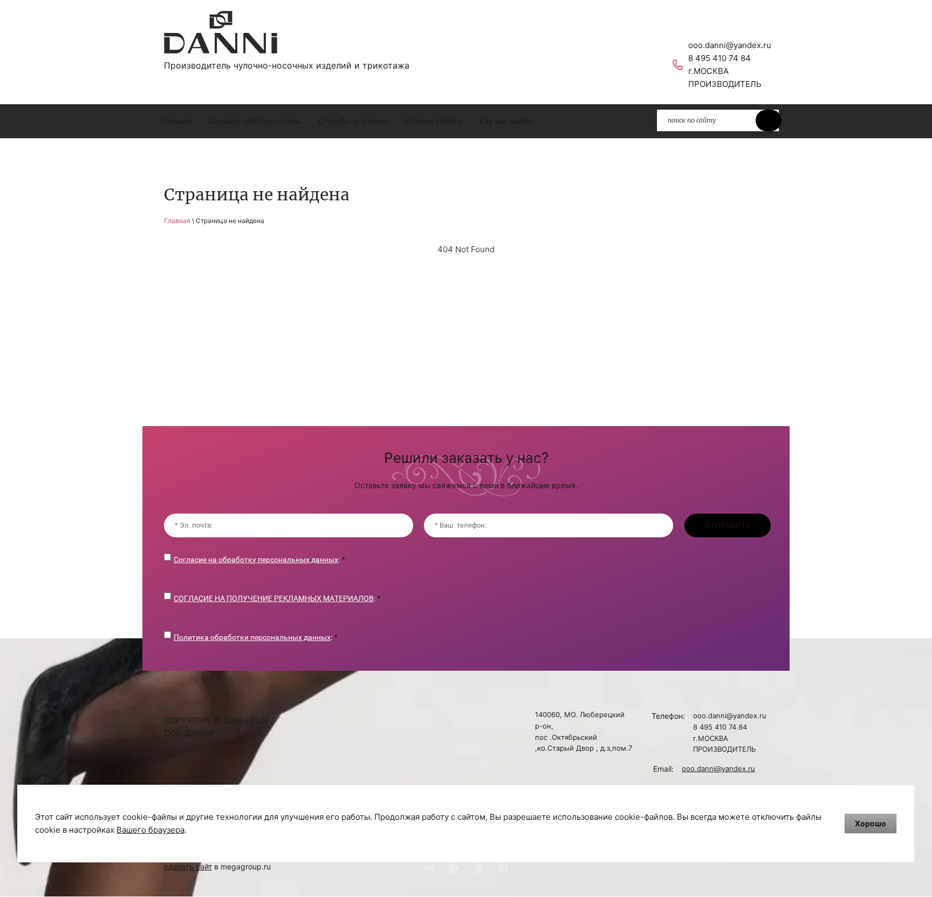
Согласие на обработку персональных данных (256, 559)
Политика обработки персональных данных (252, 637)
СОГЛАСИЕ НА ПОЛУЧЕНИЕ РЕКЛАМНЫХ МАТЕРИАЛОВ (274, 598)
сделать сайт (188, 866)
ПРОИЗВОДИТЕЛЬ (725, 84)
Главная (177, 221)
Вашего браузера (150, 830)
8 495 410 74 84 (719, 58)
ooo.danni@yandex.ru (729, 45)
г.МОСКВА (708, 71)
